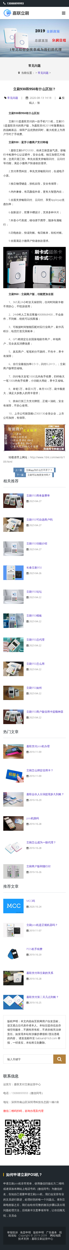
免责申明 (25, 1232)
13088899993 (15, 3)
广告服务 (51, 1232)
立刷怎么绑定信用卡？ (39, 770)
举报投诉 (12, 1232)
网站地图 (55, 1235)
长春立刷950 (34, 567)
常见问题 (43, 73)
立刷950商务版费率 (38, 495)
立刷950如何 (34, 687)
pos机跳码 (32, 818)
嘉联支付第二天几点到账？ (42, 997)
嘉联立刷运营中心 (42, 1238)
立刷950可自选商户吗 (39, 519)
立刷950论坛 (34, 591)
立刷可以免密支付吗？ (39, 475)
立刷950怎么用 (35, 663)
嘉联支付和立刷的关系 (39, 973)
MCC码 (30, 901)
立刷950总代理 (35, 639)
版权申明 (38, 1232)
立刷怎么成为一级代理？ (41, 842)
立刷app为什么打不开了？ (39, 470)
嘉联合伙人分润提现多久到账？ (45, 794)
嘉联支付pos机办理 (38, 746)
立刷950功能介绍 (36, 543)
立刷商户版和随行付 (38, 866)
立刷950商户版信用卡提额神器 (44, 711)
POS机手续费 (34, 949)
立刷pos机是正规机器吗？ (42, 925)
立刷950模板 (34, 615)
